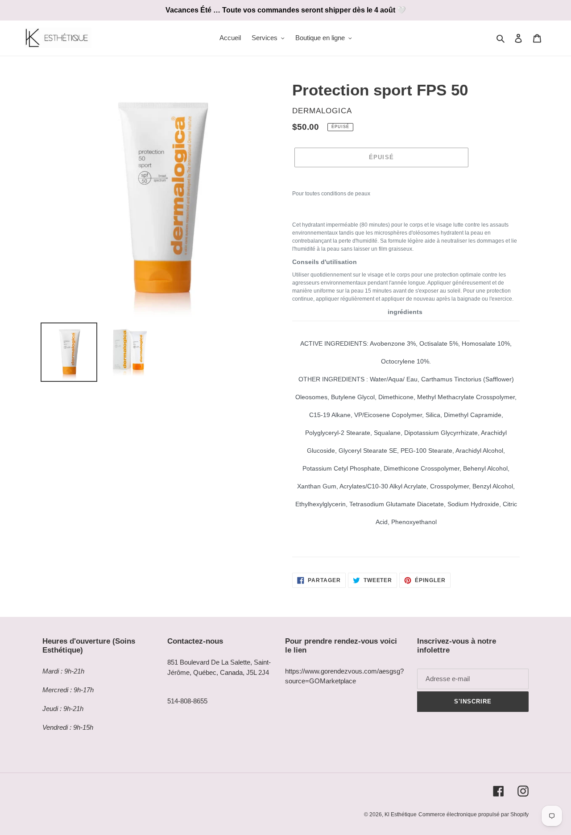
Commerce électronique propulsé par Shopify (473, 814)
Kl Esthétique (401, 814)
